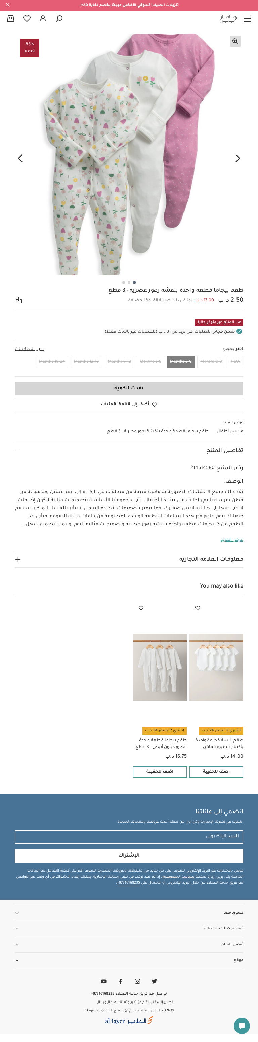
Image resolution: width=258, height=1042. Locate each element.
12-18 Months (86, 362)
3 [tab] (123, 282)
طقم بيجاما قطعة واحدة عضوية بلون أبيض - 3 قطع (161, 744)
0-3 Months (211, 362)
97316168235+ (128, 883)
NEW (235, 362)
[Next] (20, 158)
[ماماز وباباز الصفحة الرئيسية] (228, 19)
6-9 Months (150, 362)
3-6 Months (180, 362)
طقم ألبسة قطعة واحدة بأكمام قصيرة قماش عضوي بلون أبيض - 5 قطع (217, 744)
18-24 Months (52, 362)
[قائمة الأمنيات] (197, 608)
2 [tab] (129, 282)
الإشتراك (129, 856)
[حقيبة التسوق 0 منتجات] (11, 19)
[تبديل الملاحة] (247, 19)
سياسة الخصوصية (178, 877)
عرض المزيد (232, 540)
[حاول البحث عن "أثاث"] (59, 19)
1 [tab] (134, 282)
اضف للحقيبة (216, 772)
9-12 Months (119, 362)
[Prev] (237, 158)
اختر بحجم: (233, 349)
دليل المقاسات (29, 349)
